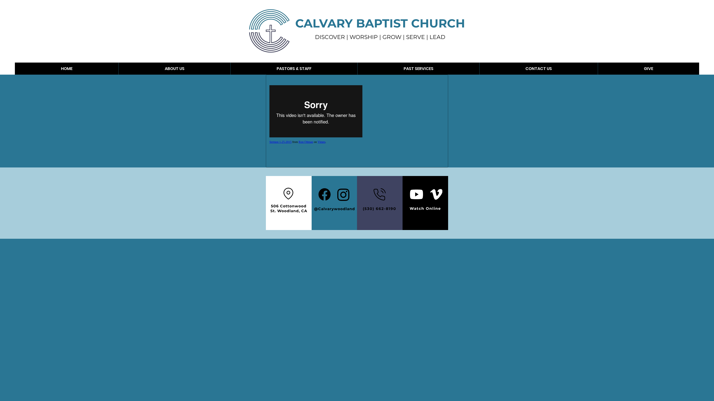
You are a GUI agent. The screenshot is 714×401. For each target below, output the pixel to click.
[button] (418, 69)
